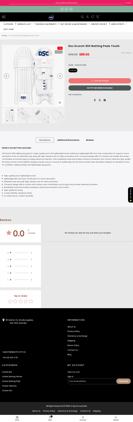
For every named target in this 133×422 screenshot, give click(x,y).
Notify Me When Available (99, 88)
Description (45, 140)
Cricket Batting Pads (11, 381)
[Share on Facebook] (95, 100)
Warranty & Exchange (77, 336)
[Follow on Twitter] (66, 9)
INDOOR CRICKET (99, 24)
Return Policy (73, 345)
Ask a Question (75, 94)
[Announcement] (66, 3)
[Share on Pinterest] (105, 100)
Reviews (90, 140)
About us (72, 326)
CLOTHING (8, 24)
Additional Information (68, 140)
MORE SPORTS (117, 24)
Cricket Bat (7, 372)
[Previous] (6, 76)
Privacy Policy (74, 331)
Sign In (70, 376)
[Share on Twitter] (100, 100)
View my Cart (74, 372)
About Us (36, 411)
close (5, 3)
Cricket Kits (7, 390)
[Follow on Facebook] (62, 9)
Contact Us (73, 350)
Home (4, 35)
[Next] (60, 76)
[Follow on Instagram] (71, 9)
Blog (69, 354)
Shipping (71, 340)
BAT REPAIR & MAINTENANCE (74, 24)
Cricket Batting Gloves (12, 376)
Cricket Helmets (9, 386)
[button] (20, 252)
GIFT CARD (9, 29)
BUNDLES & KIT (24, 24)
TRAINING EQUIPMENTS (46, 24)
